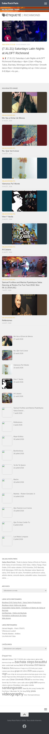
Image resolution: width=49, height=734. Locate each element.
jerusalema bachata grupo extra (31, 674)
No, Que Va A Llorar (10, 151)
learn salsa (5, 679)
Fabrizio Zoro (8, 668)
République (16, 685)
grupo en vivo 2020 (23, 671)
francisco (17, 668)
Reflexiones (7, 320)
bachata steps (25, 662)
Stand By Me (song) (29, 688)
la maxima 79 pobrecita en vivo (35, 677)
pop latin (34, 682)
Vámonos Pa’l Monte (11, 184)
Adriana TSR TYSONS (15, 659)
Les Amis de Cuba (9, 636)
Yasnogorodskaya (34, 695)
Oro (10, 682)
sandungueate (12, 688)
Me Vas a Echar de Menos (13, 118)
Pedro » (14, 682)
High (4, 673)
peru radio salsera (24, 682)
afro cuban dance (29, 659)
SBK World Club (8, 44)
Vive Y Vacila (7, 217)
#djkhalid (5, 659)
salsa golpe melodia (27, 685)
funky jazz (34, 668)
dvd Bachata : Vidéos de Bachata (14, 613)
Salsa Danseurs (8, 115)
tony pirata (31, 691)
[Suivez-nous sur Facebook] (24, 726)
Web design (6, 618)
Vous (25, 695)
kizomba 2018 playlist (17, 677)
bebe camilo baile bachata (10, 665)
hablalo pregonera (38, 671)
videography (13, 694)
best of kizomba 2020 (29, 665)
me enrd (33, 679)
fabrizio (42, 665)
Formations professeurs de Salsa (14, 616)
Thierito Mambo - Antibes (11, 634)
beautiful (41, 662)
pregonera (41, 682)
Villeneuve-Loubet (9, 631)
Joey (44, 674)
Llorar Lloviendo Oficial (20, 679)
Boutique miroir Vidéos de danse (14, 605)
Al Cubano (6, 250)
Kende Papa (6, 677)
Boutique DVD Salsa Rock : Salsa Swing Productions (21, 603)
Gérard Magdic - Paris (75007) (13, 628)
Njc (8, 682)
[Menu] (45, 3)
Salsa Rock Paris (10, 3)
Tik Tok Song (21, 691)
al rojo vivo (10, 662)
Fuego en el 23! (26, 668)
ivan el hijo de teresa (14, 674)
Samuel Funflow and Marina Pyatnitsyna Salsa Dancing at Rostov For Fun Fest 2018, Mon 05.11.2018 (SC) (22, 285)
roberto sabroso (7, 685)
